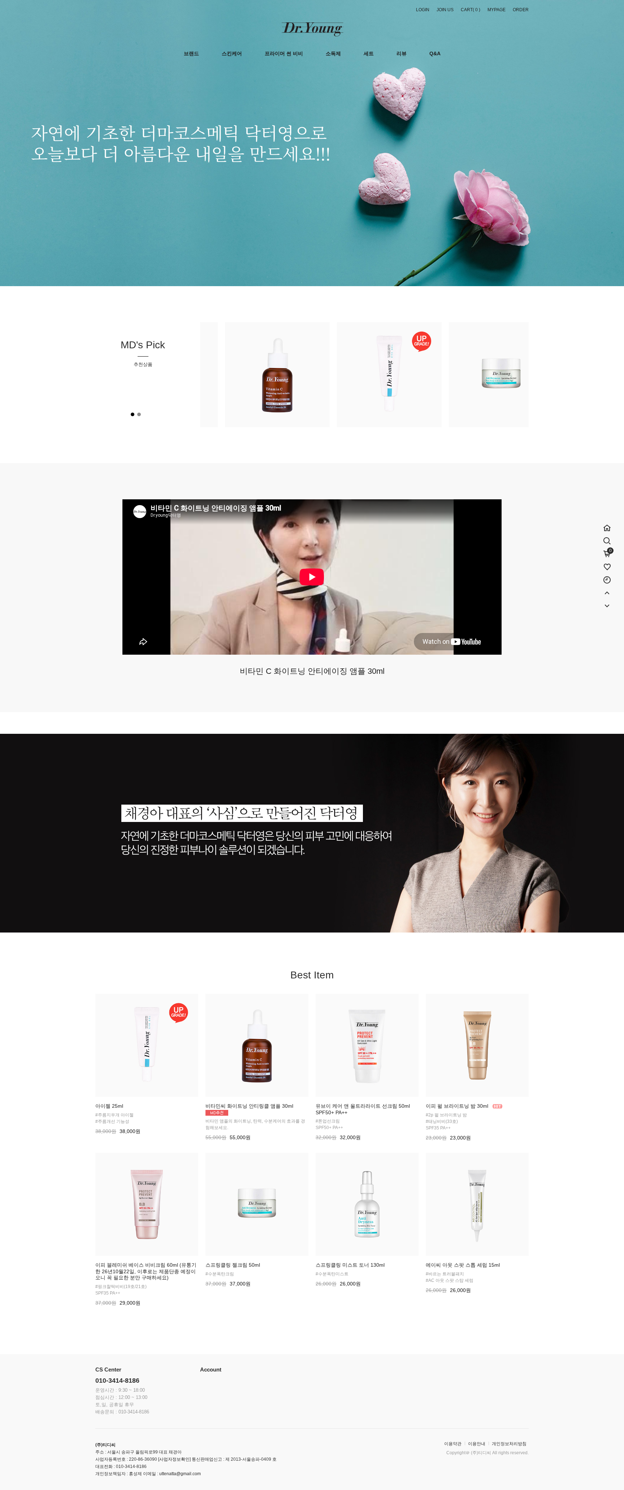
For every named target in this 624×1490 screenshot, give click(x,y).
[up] (607, 589)
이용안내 (476, 1443)
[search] (607, 539)
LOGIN (422, 9)
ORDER (521, 9)
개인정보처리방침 (509, 1443)
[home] (607, 524)
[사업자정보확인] (174, 1459)
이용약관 (453, 1443)
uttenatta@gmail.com (180, 1473)
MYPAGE (497, 9)
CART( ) (470, 9)
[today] (607, 576)
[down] (607, 602)
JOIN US (445, 9)
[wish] (607, 563)
